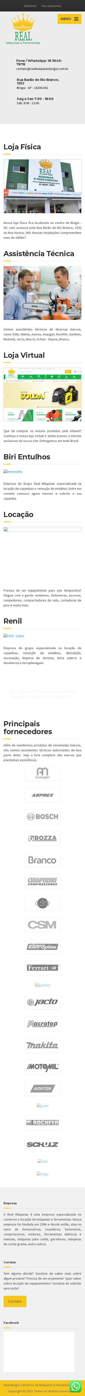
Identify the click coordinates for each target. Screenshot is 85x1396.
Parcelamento (51, 6)
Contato (15, 1301)
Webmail (30, 6)
